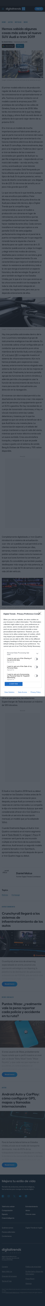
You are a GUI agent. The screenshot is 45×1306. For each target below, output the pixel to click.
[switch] (36, 659)
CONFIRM (13, 684)
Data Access (22, 692)
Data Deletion (9, 692)
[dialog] (22, 653)
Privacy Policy (36, 692)
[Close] (40, 614)
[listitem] (22, 653)
